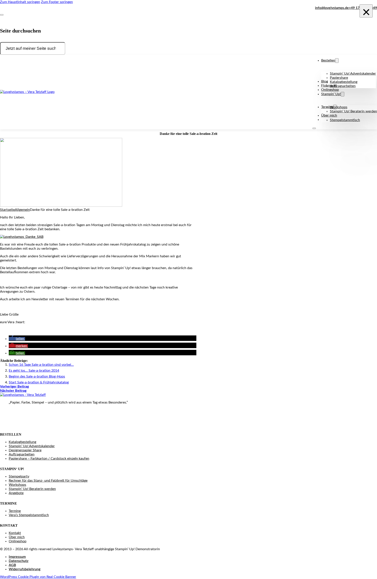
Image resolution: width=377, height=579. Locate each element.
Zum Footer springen (57, 2)
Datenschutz (18, 561)
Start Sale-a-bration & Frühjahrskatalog (39, 382)
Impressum (17, 556)
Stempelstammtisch (345, 120)
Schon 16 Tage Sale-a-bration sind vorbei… (41, 364)
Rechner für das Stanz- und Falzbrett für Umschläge (48, 480)
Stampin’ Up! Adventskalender (32, 446)
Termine (15, 511)
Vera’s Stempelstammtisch (29, 515)
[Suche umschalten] (1, 14)
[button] (17, 338)
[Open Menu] (314, 128)
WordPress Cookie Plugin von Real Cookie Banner (38, 577)
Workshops (338, 107)
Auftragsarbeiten (343, 86)
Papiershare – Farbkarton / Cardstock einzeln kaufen (49, 458)
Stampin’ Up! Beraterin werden (32, 489)
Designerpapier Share (25, 450)
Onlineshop (330, 89)
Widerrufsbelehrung (24, 569)
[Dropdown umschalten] (337, 60)
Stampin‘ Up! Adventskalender (353, 73)
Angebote (16, 493)
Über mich (329, 115)
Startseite (7, 209)
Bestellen (328, 60)
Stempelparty (19, 476)
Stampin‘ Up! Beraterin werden (353, 111)
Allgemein (22, 209)
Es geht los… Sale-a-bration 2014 (34, 370)
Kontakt (15, 533)
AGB (12, 565)
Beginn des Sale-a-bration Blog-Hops (37, 376)
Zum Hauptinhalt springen (20, 2)
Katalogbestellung (343, 82)
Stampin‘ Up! (331, 94)
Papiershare (339, 77)
